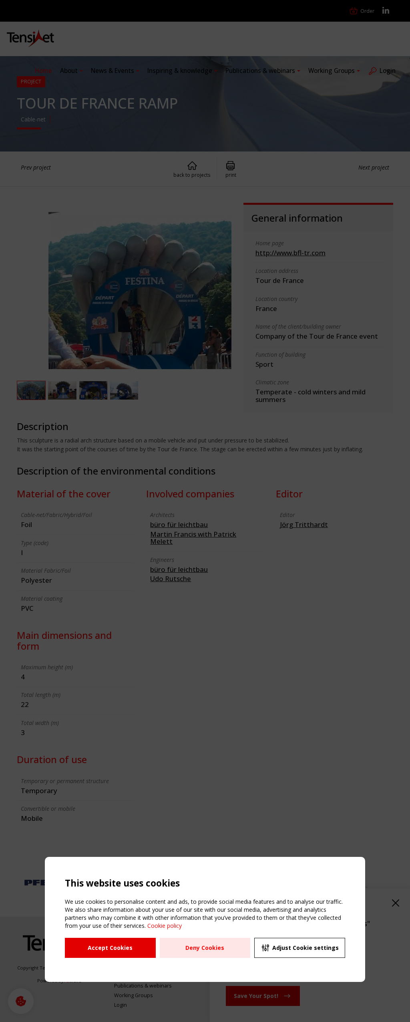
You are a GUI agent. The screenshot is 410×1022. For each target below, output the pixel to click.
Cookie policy (164, 925)
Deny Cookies (204, 947)
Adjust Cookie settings (305, 947)
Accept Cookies (110, 947)
